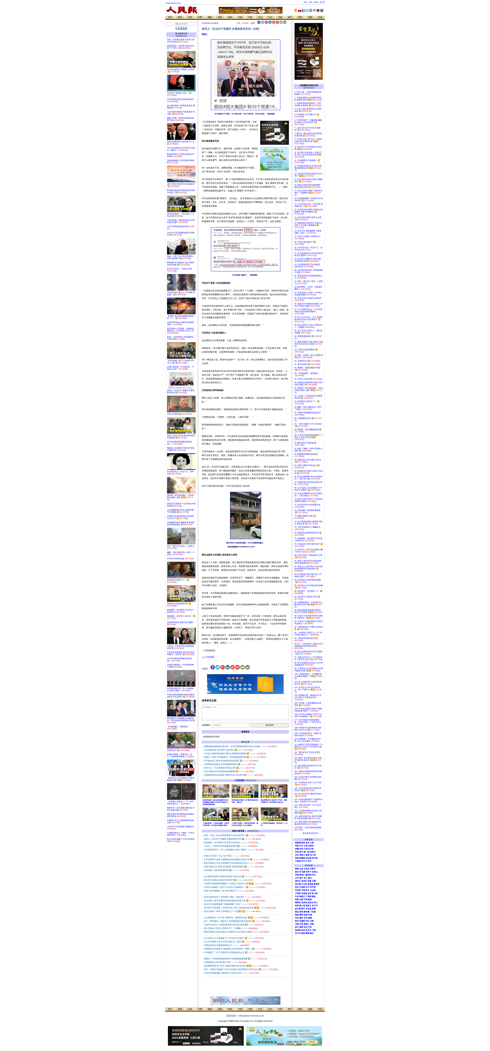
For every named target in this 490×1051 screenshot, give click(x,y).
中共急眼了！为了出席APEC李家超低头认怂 (234, 952)
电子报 (322, 2)
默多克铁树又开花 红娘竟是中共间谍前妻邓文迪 (234, 863)
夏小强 (302, 906)
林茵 (309, 881)
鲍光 (297, 912)
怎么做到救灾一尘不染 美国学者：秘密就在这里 (236, 917)
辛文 (301, 846)
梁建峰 (302, 858)
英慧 (297, 899)
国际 (220, 17)
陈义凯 (315, 893)
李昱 (297, 852)
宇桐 (303, 890)
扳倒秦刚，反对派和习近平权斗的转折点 (231, 842)
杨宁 (301, 878)
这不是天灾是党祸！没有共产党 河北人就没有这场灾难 (240, 908)
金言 (309, 893)
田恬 (297, 918)
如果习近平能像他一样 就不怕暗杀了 (229, 891)
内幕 (190, 17)
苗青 (297, 906)
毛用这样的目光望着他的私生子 (226, 945)
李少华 (298, 933)
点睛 (301, 899)
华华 (306, 918)
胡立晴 (315, 858)
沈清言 (311, 846)
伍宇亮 (311, 849)
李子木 (304, 861)
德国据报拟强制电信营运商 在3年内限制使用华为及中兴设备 (240, 746)
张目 (307, 921)
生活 (260, 17)
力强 (306, 849)
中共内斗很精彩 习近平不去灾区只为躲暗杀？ (234, 887)
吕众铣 (313, 890)
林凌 (303, 930)
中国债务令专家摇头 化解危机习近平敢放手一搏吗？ (237, 949)
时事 (200, 17)
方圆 (314, 881)
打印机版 (209, 657)
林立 (297, 927)
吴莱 (312, 921)
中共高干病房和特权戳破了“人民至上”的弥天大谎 (238, 884)
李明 (301, 849)
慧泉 (310, 899)
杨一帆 (306, 852)
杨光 (297, 872)
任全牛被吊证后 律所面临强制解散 (229, 771)
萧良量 (306, 912)
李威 (310, 915)
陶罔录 (298, 903)
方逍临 (298, 861)
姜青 (301, 912)
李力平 (315, 906)
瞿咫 (301, 915)
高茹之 (308, 906)
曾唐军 (317, 884)
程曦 (297, 849)
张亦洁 (310, 903)
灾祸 (240, 17)
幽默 (210, 17)
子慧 (314, 930)
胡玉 (297, 887)
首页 (170, 17)
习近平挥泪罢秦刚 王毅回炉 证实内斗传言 (231, 973)
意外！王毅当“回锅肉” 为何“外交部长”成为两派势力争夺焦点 (241, 969)
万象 (250, 17)
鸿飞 (316, 903)
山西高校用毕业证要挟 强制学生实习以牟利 (233, 775)
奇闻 (230, 17)
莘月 (307, 890)
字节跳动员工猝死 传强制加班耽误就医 (231, 761)
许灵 (310, 927)
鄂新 (297, 915)
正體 (310, 2)
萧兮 (301, 852)
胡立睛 (298, 884)
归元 (314, 875)
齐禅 (301, 924)
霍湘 (307, 933)
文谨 (306, 846)
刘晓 (297, 846)
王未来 (304, 884)
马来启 (306, 869)
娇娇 (303, 933)
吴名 (297, 855)
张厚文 (313, 852)
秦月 (310, 878)
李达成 (308, 909)
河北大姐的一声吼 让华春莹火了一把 (232, 911)
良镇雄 (304, 893)
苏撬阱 (302, 921)
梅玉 (312, 933)
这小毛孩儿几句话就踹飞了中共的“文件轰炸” (234, 938)
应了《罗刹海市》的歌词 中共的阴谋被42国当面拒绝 (237, 921)
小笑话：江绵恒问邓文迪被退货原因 (231, 846)
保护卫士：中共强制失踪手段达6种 (229, 768)
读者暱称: (206, 725)
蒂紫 (309, 896)
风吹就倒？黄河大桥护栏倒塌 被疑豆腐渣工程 (234, 900)
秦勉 (297, 869)
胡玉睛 (308, 858)
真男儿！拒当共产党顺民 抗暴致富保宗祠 (232, 839)
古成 (301, 869)
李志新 (298, 890)
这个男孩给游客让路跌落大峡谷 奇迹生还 (233, 876)
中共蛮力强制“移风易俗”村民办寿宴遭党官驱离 (235, 753)
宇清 (306, 899)
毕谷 (297, 896)
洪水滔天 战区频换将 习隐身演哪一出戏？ (231, 904)
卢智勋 (298, 893)
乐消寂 (302, 887)
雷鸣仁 (205, 34)
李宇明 (313, 887)
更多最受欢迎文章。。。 (313, 833)
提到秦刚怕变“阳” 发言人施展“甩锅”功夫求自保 (236, 966)
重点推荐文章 (181, 33)
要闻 (180, 17)
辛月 (307, 887)
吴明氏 (304, 881)
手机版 (315, 2)
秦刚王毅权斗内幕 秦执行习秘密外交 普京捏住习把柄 (236, 932)
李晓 (312, 924)
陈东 (297, 921)
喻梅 (310, 918)
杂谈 (320, 17)
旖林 (301, 918)
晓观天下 (303, 896)
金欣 (307, 843)
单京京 (308, 930)
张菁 (297, 875)
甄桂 (314, 896)
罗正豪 (302, 872)
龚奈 (307, 855)
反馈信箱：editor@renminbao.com (245, 1015)
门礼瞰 (313, 912)
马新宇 (313, 869)
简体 (305, 2)
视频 (310, 17)
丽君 (303, 843)
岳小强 (313, 855)
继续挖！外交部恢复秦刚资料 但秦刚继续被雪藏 (235, 959)
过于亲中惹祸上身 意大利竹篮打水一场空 (232, 942)
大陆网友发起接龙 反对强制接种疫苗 (230, 764)
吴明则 (304, 903)
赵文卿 (298, 909)
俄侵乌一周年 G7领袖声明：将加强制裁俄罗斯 (235, 757)
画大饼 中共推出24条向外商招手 (228, 880)
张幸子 (308, 872)
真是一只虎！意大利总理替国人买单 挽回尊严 (234, 835)
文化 (270, 17)
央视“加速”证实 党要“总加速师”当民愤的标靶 (234, 867)
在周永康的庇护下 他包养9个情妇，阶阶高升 (232, 897)
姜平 (303, 909)
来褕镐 (310, 884)
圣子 (306, 878)
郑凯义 (302, 855)
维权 (300, 17)
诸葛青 (298, 930)
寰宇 (290, 17)
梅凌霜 (298, 843)
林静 (297, 858)
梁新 (301, 927)
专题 (280, 17)
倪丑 (306, 927)
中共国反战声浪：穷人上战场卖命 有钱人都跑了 (234, 850)
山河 (297, 878)
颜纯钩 (308, 875)
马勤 (297, 924)
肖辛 (309, 861)
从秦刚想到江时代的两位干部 (225, 962)
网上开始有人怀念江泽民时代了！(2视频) (231, 928)
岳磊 (306, 915)
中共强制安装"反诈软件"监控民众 (228, 750)
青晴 (314, 909)
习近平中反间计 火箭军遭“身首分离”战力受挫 (234, 925)
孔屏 (312, 843)
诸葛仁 (306, 924)
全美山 (315, 872)
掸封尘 (298, 881)
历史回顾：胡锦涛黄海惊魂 (226, 870)
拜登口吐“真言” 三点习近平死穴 (227, 856)
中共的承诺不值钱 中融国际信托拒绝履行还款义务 (236, 859)
